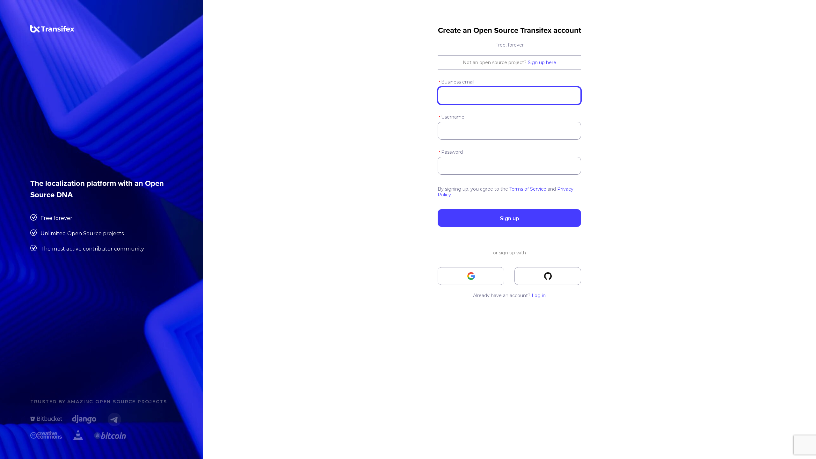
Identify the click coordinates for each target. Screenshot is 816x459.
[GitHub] (547, 276)
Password (450, 152)
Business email (456, 82)
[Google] (471, 276)
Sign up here (542, 62)
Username (451, 117)
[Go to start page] (52, 31)
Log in (539, 295)
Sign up (509, 218)
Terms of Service (527, 189)
